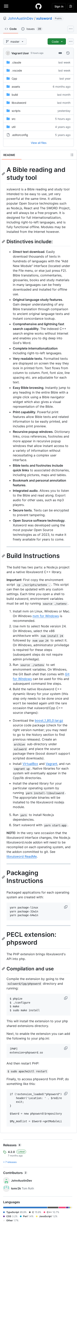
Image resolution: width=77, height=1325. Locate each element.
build (15, 94)
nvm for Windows (46, 616)
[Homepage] (38, 6)
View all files (38, 142)
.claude (16, 62)
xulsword (44, 18)
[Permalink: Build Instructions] (4, 556)
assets (16, 86)
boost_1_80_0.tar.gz (49, 720)
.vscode (17, 70)
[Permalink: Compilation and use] (4, 968)
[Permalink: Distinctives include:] (4, 241)
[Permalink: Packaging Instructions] (4, 877)
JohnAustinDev (20, 18)
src (14, 118)
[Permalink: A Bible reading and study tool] (4, 173)
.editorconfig (20, 135)
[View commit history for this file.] (68, 53)
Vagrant (51, 764)
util (13, 126)
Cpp (14, 78)
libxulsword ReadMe (22, 856)
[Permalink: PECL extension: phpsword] (4, 938)
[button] (66, 907)
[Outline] (72, 155)
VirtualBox (30, 764)
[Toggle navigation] (6, 6)
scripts (16, 110)
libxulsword (19, 102)
